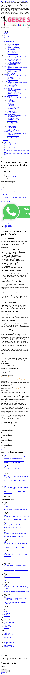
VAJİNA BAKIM (11, 127)
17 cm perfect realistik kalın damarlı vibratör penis (15, 519)
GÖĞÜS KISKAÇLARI (13, 111)
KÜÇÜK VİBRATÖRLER (14, 62)
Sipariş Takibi (24, 1)
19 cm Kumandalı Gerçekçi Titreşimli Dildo (13, 536)
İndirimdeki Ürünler (8, 634)
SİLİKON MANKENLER (14, 69)
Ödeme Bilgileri (7, 225)
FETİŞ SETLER (11, 99)
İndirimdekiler (16, 43)
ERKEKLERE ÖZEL (9, 114)
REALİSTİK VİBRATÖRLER (15, 58)
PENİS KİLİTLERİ (12, 108)
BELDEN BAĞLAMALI (13, 48)
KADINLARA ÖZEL (9, 123)
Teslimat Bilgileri (8, 227)
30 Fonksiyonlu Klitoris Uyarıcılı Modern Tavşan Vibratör (16, 591)
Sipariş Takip (7, 628)
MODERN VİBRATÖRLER (14, 59)
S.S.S (17, 1)
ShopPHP (3, 672)
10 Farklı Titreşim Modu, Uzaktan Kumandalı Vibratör (16, 570)
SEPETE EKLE (6, 201)
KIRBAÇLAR (11, 101)
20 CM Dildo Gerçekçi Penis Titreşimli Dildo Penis (15, 547)
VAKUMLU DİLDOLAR (14, 45)
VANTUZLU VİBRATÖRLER (15, 60)
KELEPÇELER (11, 100)
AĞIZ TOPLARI (11, 106)
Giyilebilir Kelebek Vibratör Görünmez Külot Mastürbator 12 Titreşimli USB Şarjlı (14, 462)
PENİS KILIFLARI (12, 117)
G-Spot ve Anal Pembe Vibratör (10, 580)
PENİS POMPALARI (12, 118)
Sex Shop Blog (7, 635)
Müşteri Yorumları (8, 226)
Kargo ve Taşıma (8, 623)
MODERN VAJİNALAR (13, 78)
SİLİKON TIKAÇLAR (13, 92)
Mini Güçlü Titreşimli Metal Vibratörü (12, 527)
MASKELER (10, 103)
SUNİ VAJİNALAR (9, 74)
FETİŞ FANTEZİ (8, 96)
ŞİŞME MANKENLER (13, 71)
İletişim (13, 1)
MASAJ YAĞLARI (12, 110)
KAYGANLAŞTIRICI (13, 107)
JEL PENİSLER (11, 50)
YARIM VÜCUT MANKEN (14, 70)
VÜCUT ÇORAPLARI (13, 136)
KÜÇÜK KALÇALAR (13, 85)
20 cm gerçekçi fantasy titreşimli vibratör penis (14, 470)
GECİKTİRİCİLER (12, 121)
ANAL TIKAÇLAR (9, 88)
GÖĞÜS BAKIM (11, 126)
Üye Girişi (6, 611)
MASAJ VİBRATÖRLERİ (14, 63)
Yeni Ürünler (7, 633)
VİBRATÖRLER (8, 55)
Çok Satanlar (23, 43)
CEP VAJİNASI (11, 77)
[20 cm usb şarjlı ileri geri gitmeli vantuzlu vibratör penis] (1, 157)
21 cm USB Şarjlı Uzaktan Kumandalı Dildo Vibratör (15, 509)
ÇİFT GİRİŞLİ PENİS (13, 52)
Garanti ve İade (7, 626)
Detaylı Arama (7, 625)
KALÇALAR (7, 81)
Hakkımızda (7, 613)
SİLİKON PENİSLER (13, 47)
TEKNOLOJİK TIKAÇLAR (14, 93)
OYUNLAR (10, 104)
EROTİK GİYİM (8, 132)
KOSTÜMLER (11, 134)
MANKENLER (8, 66)
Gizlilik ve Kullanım (9, 622)
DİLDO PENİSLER (9, 41)
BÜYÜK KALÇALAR (13, 84)
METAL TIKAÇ (11, 91)
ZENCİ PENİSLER (12, 51)
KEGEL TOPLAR (12, 129)
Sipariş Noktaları (8, 637)
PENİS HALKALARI (13, 119)
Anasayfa (5, 140)
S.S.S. (5, 617)
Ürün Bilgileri (7, 223)
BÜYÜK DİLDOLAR (13, 44)
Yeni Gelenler (10, 43)
